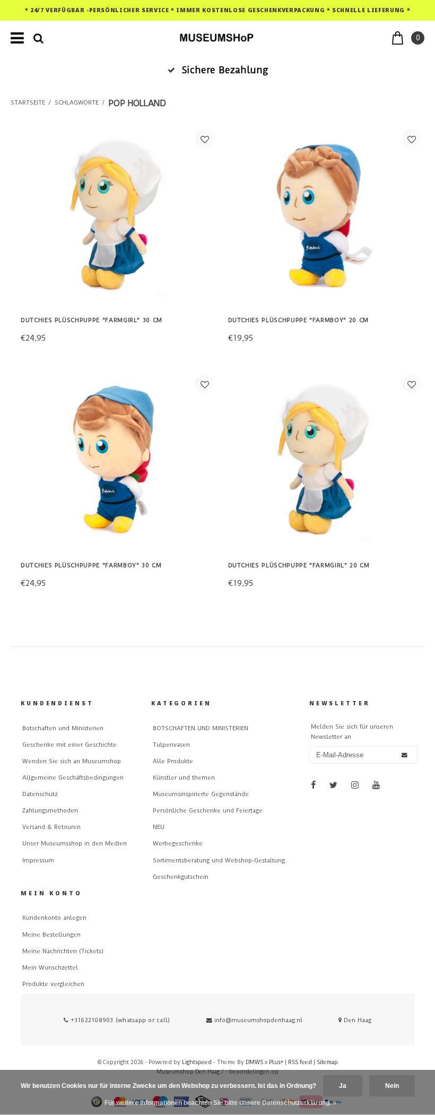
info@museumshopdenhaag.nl (258, 1020)
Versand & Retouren (51, 827)
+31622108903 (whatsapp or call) (119, 1020)
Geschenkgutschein (180, 877)
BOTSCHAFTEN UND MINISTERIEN (200, 728)
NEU (158, 827)
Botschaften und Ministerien (62, 728)
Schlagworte (77, 102)
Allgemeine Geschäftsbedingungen (73, 777)
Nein (392, 1086)
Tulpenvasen (171, 744)
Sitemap (327, 1062)
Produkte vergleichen (53, 984)
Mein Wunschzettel (50, 967)
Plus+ (276, 1062)
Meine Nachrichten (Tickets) (62, 951)
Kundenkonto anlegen (54, 917)
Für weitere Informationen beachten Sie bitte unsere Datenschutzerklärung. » (220, 1103)
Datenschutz (39, 794)
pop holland (137, 103)
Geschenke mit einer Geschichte (69, 744)
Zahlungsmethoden (50, 810)
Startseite (28, 102)
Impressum (38, 860)
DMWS (254, 1062)
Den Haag (356, 1020)
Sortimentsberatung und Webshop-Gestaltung (219, 860)
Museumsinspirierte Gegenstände (201, 794)
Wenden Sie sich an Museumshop (71, 761)
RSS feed (300, 1062)
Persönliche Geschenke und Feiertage (208, 810)
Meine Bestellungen (51, 934)
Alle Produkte (173, 761)
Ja (342, 1086)
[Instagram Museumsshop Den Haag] (355, 785)
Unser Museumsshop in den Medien (74, 843)
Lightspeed (197, 1062)
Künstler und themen (184, 777)
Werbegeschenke (178, 843)
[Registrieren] (404, 755)
